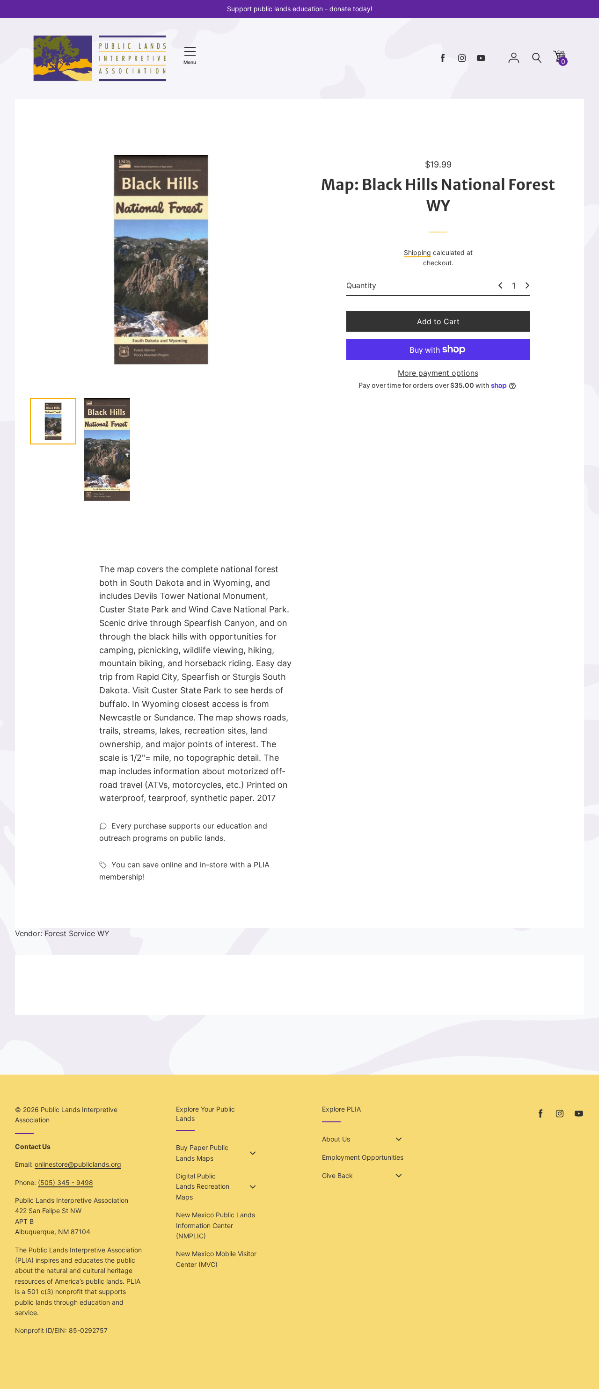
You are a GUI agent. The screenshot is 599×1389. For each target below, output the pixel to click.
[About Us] (399, 1139)
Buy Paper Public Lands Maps (202, 1152)
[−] (500, 285)
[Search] (536, 58)
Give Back (337, 1175)
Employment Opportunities (362, 1157)
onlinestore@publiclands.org (78, 1164)
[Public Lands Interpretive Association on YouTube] (481, 58)
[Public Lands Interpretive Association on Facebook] (443, 58)
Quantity (361, 285)
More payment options (438, 373)
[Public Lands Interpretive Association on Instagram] (462, 58)
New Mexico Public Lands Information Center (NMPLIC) (215, 1225)
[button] (559, 59)
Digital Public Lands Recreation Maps (202, 1186)
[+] (527, 285)
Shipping (417, 252)
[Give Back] (399, 1175)
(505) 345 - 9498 (65, 1182)
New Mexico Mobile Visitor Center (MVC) (216, 1259)
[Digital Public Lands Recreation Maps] (253, 1187)
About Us (336, 1139)
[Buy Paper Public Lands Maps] (253, 1153)
